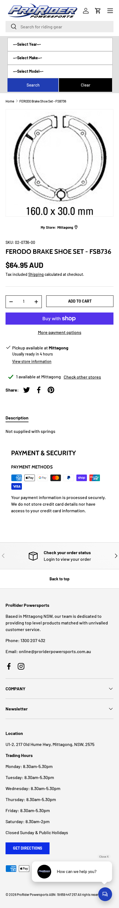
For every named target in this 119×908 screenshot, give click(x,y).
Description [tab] (17, 417)
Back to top (59, 578)
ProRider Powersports (32, 894)
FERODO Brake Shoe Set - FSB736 (42, 101)
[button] (98, 11)
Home (10, 101)
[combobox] (59, 26)
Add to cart (80, 301)
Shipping (36, 274)
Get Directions (27, 848)
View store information (31, 361)
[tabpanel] (59, 431)
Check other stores (82, 376)
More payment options (59, 332)
